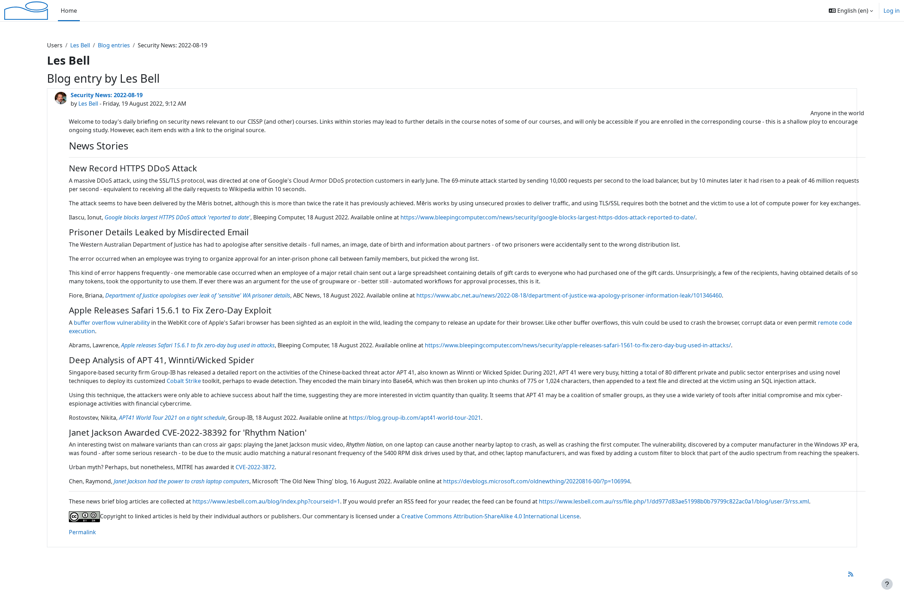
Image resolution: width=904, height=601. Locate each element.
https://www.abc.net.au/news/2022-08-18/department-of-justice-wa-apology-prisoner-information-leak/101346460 (569, 295)
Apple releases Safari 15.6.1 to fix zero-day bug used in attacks (198, 345)
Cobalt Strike (184, 381)
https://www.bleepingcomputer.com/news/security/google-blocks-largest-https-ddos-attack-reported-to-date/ (547, 217)
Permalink (82, 532)
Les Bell (80, 45)
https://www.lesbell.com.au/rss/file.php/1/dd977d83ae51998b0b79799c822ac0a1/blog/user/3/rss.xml (674, 501)
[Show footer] (887, 584)
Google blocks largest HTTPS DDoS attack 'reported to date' (177, 217)
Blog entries (114, 45)
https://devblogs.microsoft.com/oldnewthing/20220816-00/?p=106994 (536, 481)
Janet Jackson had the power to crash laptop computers (181, 481)
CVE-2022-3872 (255, 467)
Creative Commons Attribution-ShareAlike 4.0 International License (490, 516)
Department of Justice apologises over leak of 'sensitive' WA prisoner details (197, 295)
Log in (892, 10)
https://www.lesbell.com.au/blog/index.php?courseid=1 (266, 501)
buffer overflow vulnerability (112, 322)
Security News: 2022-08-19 (107, 95)
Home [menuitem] (69, 10)
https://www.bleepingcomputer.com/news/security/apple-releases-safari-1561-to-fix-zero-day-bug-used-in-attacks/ (578, 345)
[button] (851, 10)
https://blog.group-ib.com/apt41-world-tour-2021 (415, 418)
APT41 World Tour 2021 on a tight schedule (172, 418)
